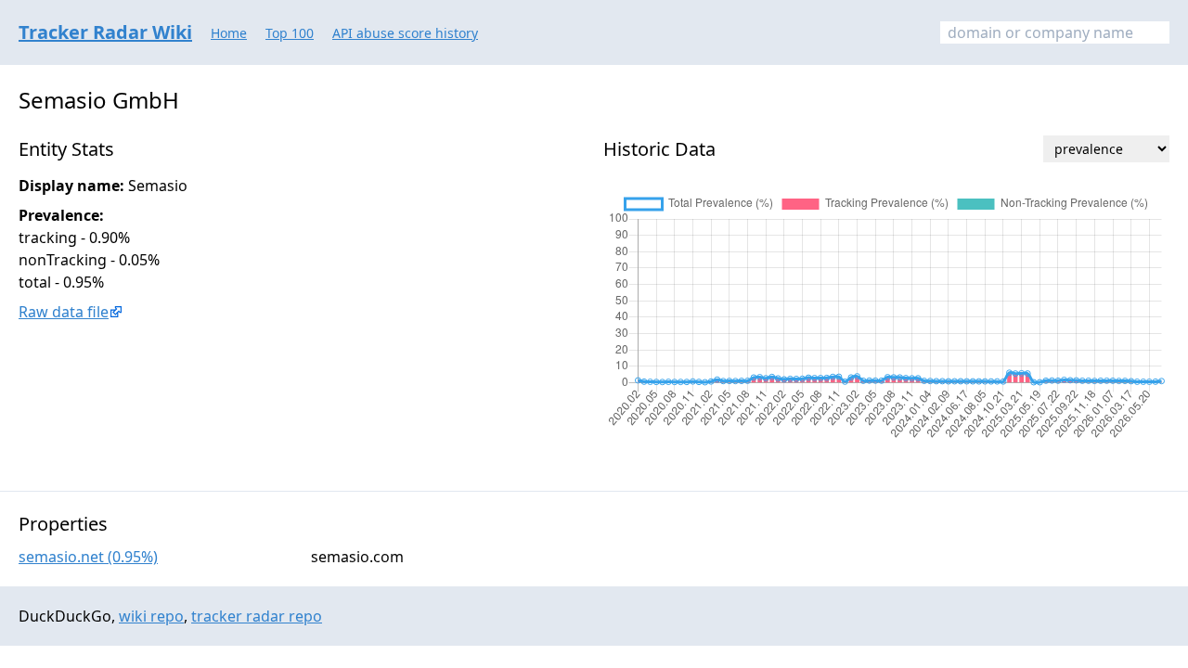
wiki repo (151, 616)
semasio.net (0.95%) (88, 556)
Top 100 (289, 33)
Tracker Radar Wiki (105, 32)
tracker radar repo (256, 616)
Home (229, 33)
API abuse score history (405, 33)
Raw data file (64, 312)
